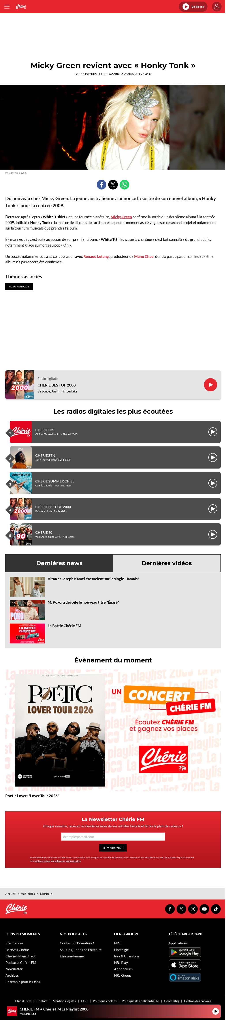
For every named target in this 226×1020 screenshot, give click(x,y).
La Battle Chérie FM (64, 625)
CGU (84, 1001)
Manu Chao (144, 256)
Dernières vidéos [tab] (167, 563)
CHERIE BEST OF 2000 (57, 385)
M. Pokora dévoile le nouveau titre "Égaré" (83, 602)
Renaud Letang (96, 256)
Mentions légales (64, 1001)
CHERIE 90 (43, 532)
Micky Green (121, 216)
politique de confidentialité (67, 860)
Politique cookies (105, 1001)
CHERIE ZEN (45, 455)
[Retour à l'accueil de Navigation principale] (20, 6)
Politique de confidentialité (140, 1001)
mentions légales (42, 860)
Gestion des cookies (197, 1001)
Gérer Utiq (171, 1001)
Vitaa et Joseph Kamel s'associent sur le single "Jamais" (93, 578)
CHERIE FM (44, 430)
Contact (41, 1001)
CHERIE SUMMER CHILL (54, 481)
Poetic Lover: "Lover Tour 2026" (32, 795)
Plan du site (23, 1001)
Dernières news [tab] (59, 563)
